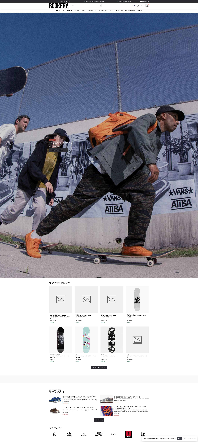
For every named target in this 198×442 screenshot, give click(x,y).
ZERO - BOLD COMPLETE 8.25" (110, 356)
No (184, 438)
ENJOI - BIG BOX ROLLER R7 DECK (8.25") (86, 356)
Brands (139, 11)
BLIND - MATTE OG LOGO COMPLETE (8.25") (108, 316)
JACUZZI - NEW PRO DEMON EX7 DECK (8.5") (59, 356)
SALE (111, 11)
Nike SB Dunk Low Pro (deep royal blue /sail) (79, 396)
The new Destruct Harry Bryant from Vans (79, 407)
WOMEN (69, 11)
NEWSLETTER (119, 11)
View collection (98, 367)
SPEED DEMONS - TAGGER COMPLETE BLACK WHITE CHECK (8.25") (60, 317)
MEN (63, 11)
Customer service (144, 1)
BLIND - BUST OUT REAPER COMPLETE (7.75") (83, 316)
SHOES (83, 11)
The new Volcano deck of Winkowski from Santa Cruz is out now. (130, 407)
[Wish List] (142, 5)
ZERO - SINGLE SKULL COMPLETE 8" (136, 356)
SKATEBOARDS (103, 11)
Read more (65, 403)
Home (58, 11)
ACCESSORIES (92, 11)
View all (98, 420)
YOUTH (77, 11)
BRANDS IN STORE (130, 11)
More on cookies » (192, 438)
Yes (179, 438)
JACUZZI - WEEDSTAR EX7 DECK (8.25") (136, 316)
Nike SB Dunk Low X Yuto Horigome (127, 397)
